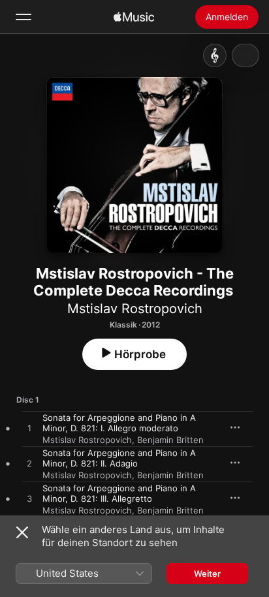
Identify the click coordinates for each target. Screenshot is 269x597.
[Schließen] (22, 532)
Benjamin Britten (170, 440)
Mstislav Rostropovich (134, 308)
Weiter (207, 573)
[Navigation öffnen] (23, 17)
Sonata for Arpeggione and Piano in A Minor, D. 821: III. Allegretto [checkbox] (119, 493)
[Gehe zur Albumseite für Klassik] (215, 55)
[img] (134, 17)
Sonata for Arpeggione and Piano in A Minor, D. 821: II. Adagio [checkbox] (119, 458)
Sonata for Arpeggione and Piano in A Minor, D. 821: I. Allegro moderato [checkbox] (119, 422)
